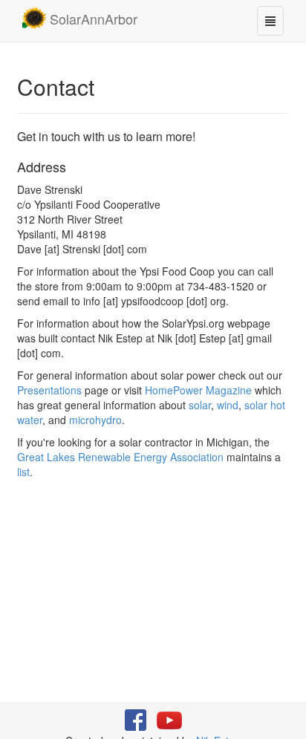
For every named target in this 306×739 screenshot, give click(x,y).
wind (227, 404)
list (23, 471)
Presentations (49, 389)
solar (200, 404)
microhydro (95, 419)
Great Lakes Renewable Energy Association (120, 456)
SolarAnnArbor (91, 18)
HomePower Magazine (198, 389)
